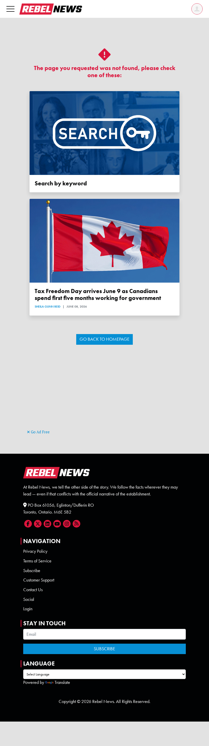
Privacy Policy (35, 551)
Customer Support (38, 580)
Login (27, 609)
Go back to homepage (104, 339)
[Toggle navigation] (10, 9)
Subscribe (31, 571)
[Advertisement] (104, 392)
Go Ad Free (40, 432)
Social (28, 599)
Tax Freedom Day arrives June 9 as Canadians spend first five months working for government (98, 294)
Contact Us (33, 590)
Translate (62, 682)
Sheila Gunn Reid (47, 307)
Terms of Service (37, 561)
